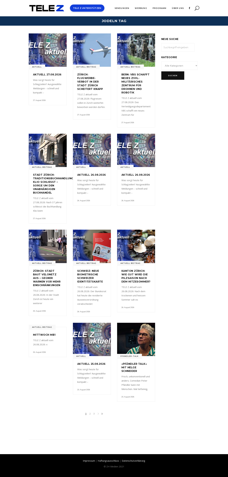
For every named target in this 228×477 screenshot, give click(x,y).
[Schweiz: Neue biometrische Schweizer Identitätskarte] (92, 246)
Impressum (89, 460)
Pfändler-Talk (130, 356)
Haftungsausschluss (108, 460)
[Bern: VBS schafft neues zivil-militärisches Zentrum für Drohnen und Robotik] (136, 50)
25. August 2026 (83, 390)
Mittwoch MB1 (44, 334)
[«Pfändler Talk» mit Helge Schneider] (136, 339)
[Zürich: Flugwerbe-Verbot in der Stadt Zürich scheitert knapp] (92, 50)
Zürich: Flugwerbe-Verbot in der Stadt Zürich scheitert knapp (90, 81)
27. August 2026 (39, 100)
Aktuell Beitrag (86, 67)
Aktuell (37, 67)
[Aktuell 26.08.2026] (92, 150)
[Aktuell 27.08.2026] (48, 50)
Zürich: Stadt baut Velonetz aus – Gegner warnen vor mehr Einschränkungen (46, 278)
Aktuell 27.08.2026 (47, 74)
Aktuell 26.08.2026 (91, 174)
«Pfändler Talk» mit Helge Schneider (134, 367)
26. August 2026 (83, 200)
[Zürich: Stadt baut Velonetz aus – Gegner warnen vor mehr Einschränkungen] (48, 246)
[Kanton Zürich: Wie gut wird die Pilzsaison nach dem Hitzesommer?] (136, 246)
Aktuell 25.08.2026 (91, 363)
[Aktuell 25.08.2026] (92, 339)
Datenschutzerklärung (133, 460)
